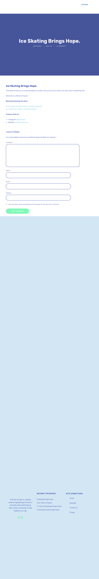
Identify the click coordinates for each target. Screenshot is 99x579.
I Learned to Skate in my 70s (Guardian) (22, 109)
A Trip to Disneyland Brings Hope (49, 506)
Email (8, 182)
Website (8, 193)
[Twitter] (19, 517)
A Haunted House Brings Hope (48, 510)
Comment (9, 142)
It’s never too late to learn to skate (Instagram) (25, 106)
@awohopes (20, 119)
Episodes (84, 4)
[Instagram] (22, 517)
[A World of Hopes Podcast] (11, 7)
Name (8, 170)
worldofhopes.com (21, 122)
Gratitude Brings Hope (45, 499)
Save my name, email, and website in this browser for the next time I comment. (34, 204)
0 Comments (61, 46)
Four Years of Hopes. (44, 503)
